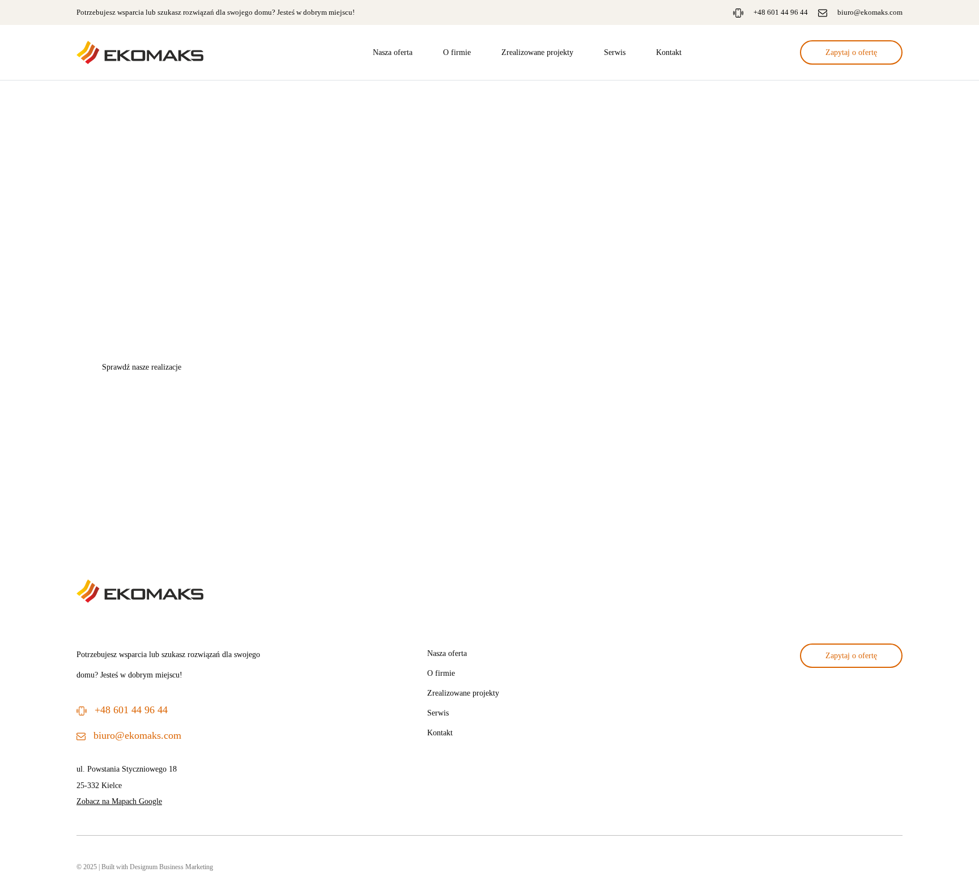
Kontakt (669, 52)
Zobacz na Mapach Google (119, 801)
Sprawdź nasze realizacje (141, 366)
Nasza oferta (392, 52)
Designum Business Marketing (171, 867)
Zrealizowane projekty (537, 52)
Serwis (614, 52)
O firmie (457, 52)
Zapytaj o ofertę (851, 52)
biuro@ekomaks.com (870, 12)
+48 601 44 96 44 (781, 12)
